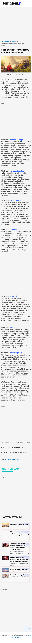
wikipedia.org (17, 447)
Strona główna (5, 41)
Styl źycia (16, 459)
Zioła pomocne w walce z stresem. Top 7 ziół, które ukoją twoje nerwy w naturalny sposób (19, 534)
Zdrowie (14, 41)
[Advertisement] (16, 23)
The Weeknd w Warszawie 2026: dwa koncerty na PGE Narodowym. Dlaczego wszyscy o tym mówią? (19, 559)
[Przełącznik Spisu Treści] (28, 628)
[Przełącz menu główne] (28, 3)
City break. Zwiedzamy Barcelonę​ (19, 524)
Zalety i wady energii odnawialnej (19, 569)
